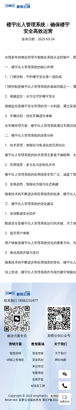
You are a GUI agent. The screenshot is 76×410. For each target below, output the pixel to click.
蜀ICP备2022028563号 (57, 400)
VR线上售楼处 (15, 360)
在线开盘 (38, 379)
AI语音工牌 (38, 386)
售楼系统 (38, 373)
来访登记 (38, 366)
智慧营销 (15, 353)
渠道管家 (38, 353)
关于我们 (60, 353)
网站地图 (60, 360)
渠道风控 (38, 360)
